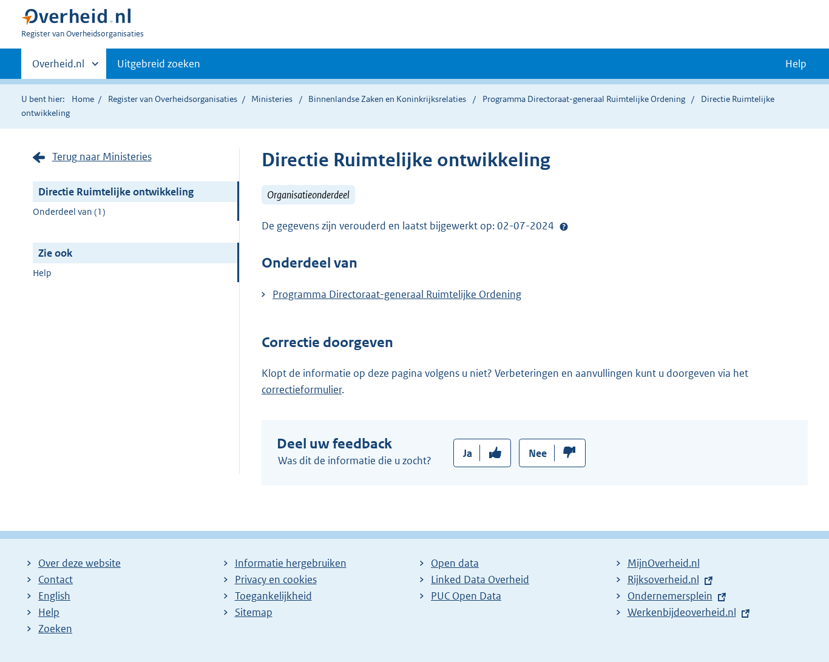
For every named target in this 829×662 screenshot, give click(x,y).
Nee (538, 453)
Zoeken (55, 628)
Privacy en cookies (276, 579)
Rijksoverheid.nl (663, 579)
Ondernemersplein (670, 596)
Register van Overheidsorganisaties (172, 98)
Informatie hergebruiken (291, 563)
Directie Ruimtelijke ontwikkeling (116, 191)
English (54, 596)
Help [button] (796, 63)
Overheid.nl (58, 68)
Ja (467, 453)
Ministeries (272, 98)
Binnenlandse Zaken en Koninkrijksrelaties (388, 98)
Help (42, 273)
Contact (55, 579)
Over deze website (79, 563)
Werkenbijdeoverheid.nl (682, 612)
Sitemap (253, 612)
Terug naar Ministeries (102, 156)
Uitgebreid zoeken (158, 63)
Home (83, 98)
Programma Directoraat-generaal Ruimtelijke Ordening (584, 98)
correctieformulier (302, 389)
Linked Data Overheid (480, 579)
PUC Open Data (466, 596)
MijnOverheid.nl (664, 563)
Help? (563, 226)
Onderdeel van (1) (69, 211)
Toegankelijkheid (273, 596)
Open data (455, 563)
